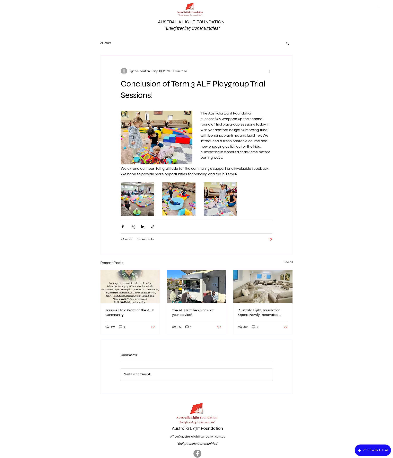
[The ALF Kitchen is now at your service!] (196, 286)
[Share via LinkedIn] (143, 227)
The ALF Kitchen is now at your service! (193, 312)
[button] (287, 43)
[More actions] (269, 71)
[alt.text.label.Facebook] (379, 7)
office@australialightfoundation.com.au (197, 436)
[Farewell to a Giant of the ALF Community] (130, 286)
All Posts (105, 43)
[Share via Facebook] (123, 227)
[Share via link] (153, 227)
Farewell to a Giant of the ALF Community (129, 312)
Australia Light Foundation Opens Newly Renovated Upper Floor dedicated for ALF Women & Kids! (259, 312)
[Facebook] (197, 454)
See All (288, 262)
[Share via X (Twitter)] (133, 227)
